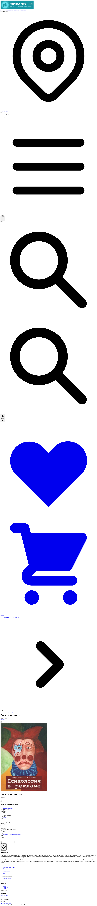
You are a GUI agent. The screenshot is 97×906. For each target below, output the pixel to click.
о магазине (21, 10)
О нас (4, 886)
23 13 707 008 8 (4, 897)
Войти (4, 873)
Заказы (4, 868)
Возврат (5, 879)
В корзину (3, 843)
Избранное (5, 869)
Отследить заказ (4, 11)
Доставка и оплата (7, 878)
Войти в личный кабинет (9, 867)
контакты (14, 10)
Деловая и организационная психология (12, 711)
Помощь (5, 880)
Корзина (2, 615)
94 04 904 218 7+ (4, 895)
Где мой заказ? (6, 871)
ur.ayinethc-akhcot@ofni (6, 903)
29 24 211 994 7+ (4, 111)
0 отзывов (3, 719)
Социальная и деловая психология (11, 617)
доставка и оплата (5, 10)
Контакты (5, 887)
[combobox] (7, 221)
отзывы (17, 10)
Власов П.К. (6, 817)
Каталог (2, 216)
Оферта (5, 888)
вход (25, 10)
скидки (10, 10)
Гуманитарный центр (8, 808)
